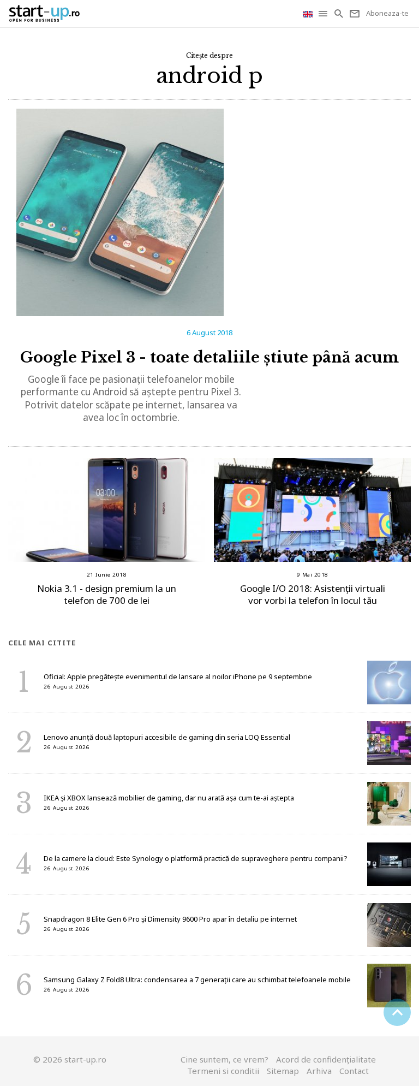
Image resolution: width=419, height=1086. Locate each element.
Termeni (223, 1070)
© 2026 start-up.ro (69, 1059)
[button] (324, 13)
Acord (326, 1059)
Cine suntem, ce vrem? (224, 1059)
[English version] (309, 13)
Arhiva (319, 1070)
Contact (354, 1070)
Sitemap (283, 1070)
